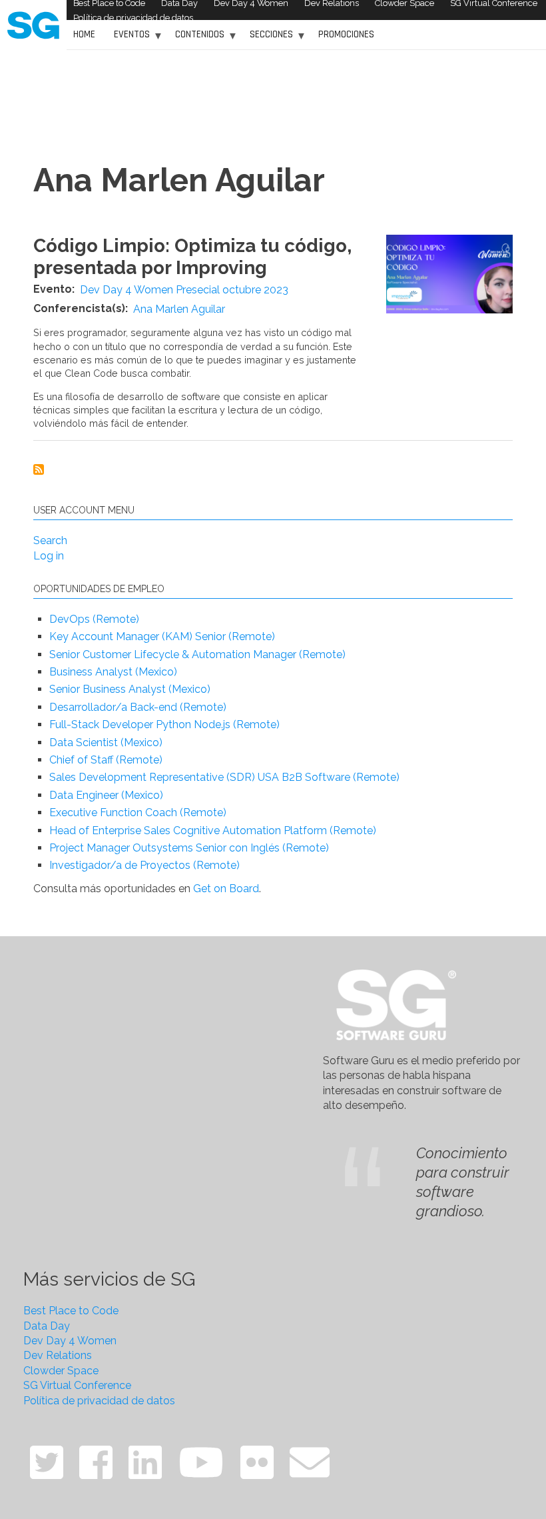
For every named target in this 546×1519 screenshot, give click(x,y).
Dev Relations (57, 1355)
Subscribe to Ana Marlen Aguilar (38, 469)
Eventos (128, 39)
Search (50, 540)
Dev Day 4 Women (70, 1340)
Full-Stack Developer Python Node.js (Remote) (164, 724)
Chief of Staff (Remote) (105, 759)
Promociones (346, 34)
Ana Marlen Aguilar (179, 309)
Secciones (268, 39)
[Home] (33, 24)
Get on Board (226, 888)
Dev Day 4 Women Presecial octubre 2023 (184, 289)
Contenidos (196, 39)
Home (84, 34)
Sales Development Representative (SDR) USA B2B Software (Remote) (224, 777)
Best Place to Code (71, 1310)
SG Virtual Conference (77, 1385)
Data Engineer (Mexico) (106, 795)
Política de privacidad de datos (133, 18)
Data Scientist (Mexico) (105, 742)
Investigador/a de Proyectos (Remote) (144, 865)
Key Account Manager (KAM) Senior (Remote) (162, 636)
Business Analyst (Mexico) (113, 671)
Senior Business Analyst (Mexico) (129, 689)
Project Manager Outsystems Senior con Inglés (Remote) (189, 848)
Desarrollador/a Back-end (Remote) (137, 707)
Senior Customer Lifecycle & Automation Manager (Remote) (197, 654)
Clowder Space (61, 1370)
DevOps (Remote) (94, 619)
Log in (48, 555)
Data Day (46, 1326)
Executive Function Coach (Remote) (137, 812)
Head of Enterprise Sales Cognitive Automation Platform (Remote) (212, 830)
